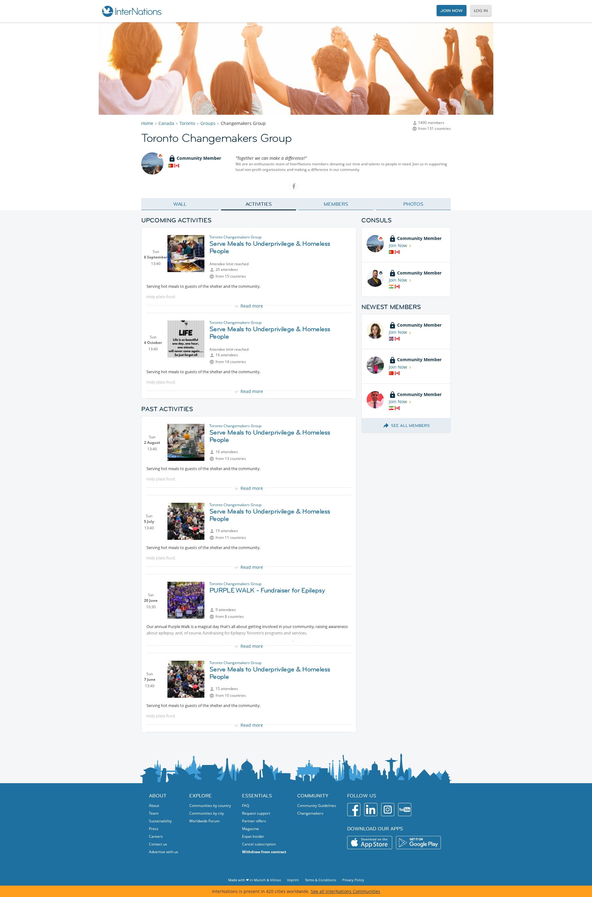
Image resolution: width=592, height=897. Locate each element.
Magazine (250, 828)
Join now (451, 10)
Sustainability (160, 821)
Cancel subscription (259, 844)
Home (147, 123)
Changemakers (310, 813)
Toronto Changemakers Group (235, 237)
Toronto (187, 123)
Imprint (293, 880)
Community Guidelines (316, 805)
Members (336, 204)
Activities (258, 204)
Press (153, 828)
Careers (156, 836)
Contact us (158, 844)
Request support (256, 813)
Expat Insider (253, 836)
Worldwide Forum (204, 821)
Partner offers (254, 821)
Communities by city (206, 813)
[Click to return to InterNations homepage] (131, 11)
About (154, 805)
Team (153, 813)
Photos (413, 204)
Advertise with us (163, 851)
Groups (208, 123)
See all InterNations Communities (345, 891)
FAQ (245, 805)
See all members (410, 425)
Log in (481, 10)
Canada (166, 123)
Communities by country (210, 805)
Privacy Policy (353, 880)
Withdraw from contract (264, 851)
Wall (180, 204)
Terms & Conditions (320, 880)
